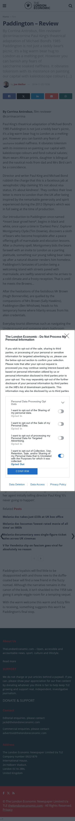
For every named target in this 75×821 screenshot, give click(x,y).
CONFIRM (22, 471)
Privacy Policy (58, 484)
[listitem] (37, 402)
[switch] (61, 411)
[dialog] (37, 410)
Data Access (37, 484)
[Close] (67, 337)
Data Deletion (17, 484)
